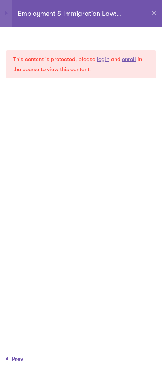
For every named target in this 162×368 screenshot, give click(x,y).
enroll (129, 59)
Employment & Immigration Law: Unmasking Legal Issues (67, 14)
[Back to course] (154, 13)
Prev (17, 359)
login (103, 59)
